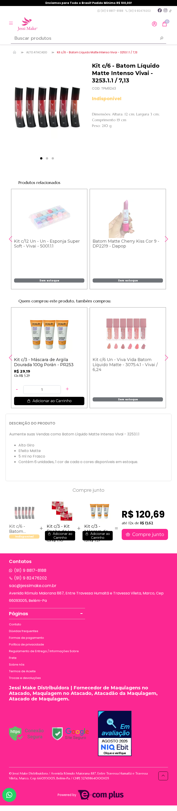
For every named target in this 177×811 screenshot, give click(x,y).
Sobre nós (16, 664)
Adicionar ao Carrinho (52, 401)
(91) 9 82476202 (139, 11)
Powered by (67, 795)
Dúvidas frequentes (23, 631)
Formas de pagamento (26, 638)
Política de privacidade (26, 644)
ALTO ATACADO (36, 52)
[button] (154, 24)
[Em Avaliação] (115, 733)
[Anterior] (11, 238)
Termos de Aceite (22, 671)
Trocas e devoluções (25, 678)
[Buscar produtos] (161, 38)
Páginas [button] (18, 613)
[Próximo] (166, 238)
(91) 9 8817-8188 (111, 11)
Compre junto (147, 534)
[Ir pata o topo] (163, 776)
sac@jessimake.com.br (32, 585)
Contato (15, 624)
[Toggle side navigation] (11, 24)
